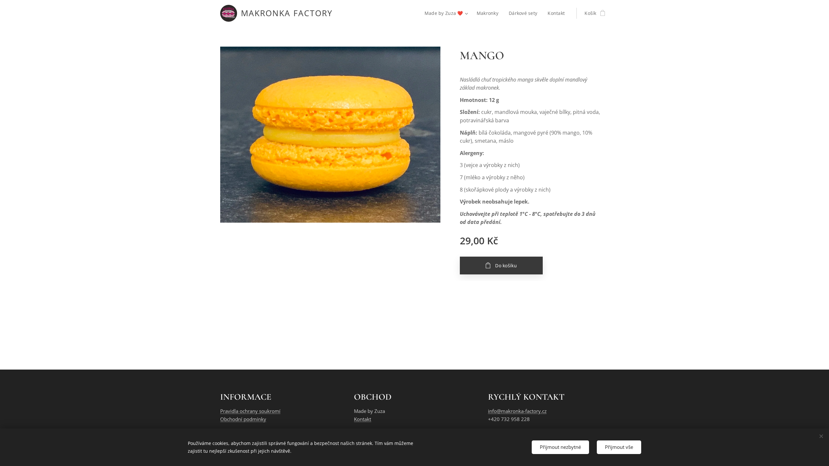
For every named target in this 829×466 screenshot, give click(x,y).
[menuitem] (447, 13)
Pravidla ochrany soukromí (250, 411)
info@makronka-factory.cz (517, 411)
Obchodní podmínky (243, 419)
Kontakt (362, 419)
